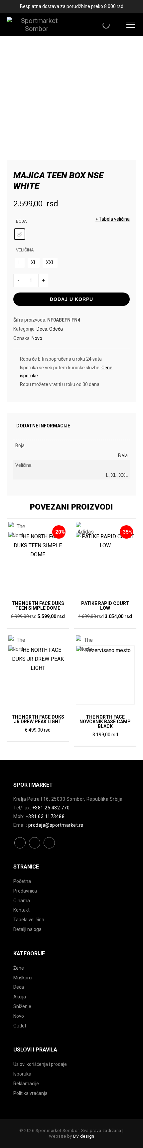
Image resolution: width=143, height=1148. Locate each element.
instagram (34, 847)
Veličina (25, 249)
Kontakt (21, 910)
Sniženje (22, 1006)
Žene (18, 968)
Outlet (19, 1025)
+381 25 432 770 (51, 807)
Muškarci (22, 977)
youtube (49, 847)
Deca (42, 329)
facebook (20, 847)
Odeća (56, 329)
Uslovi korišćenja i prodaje (40, 1064)
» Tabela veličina (112, 219)
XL (114, 475)
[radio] (20, 234)
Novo (37, 338)
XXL (123, 475)
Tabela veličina (28, 919)
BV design (83, 1136)
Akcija (19, 996)
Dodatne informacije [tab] (43, 425)
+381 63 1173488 (45, 816)
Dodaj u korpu (71, 299)
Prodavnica (25, 891)
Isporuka (22, 1074)
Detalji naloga (27, 929)
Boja (21, 221)
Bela (123, 455)
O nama (21, 900)
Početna (22, 881)
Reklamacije (26, 1083)
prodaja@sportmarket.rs (55, 825)
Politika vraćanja (30, 1093)
